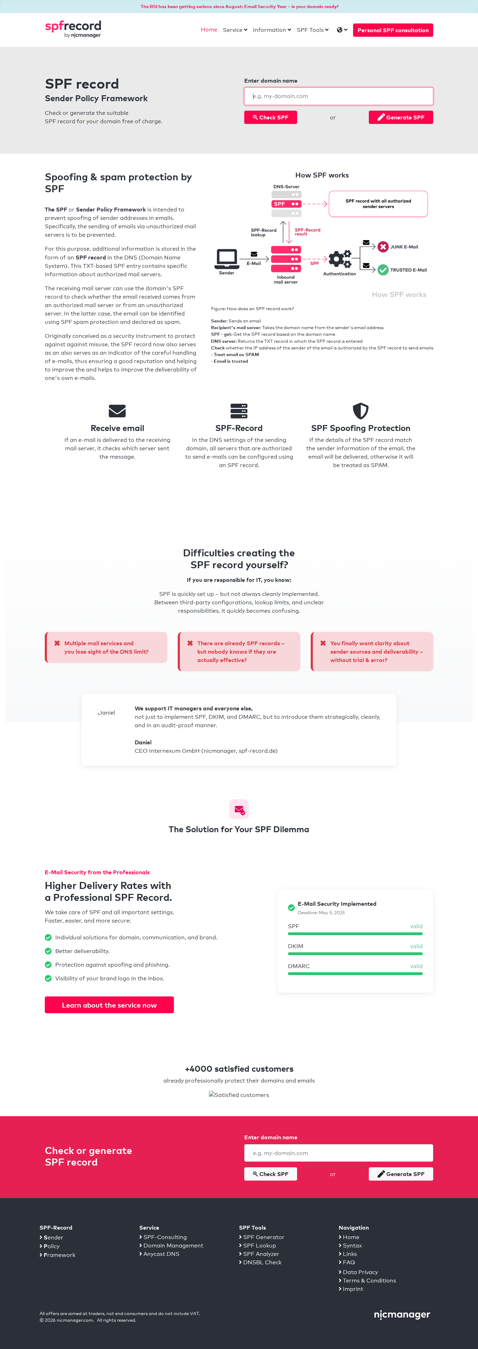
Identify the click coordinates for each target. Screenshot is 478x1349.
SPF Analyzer (260, 1254)
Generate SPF (404, 117)
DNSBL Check (261, 1262)
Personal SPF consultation (393, 30)
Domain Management (172, 1245)
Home (209, 29)
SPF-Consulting (164, 1237)
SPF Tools (310, 30)
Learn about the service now (109, 1005)
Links (349, 1254)
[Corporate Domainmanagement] (402, 1314)
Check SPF (273, 117)
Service (232, 30)
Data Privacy (360, 1272)
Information (269, 30)
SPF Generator (263, 1237)
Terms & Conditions (369, 1280)
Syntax (352, 1245)
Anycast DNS (161, 1254)
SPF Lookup (259, 1245)
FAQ (348, 1262)
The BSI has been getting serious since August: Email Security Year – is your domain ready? (240, 6)
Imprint (352, 1289)
